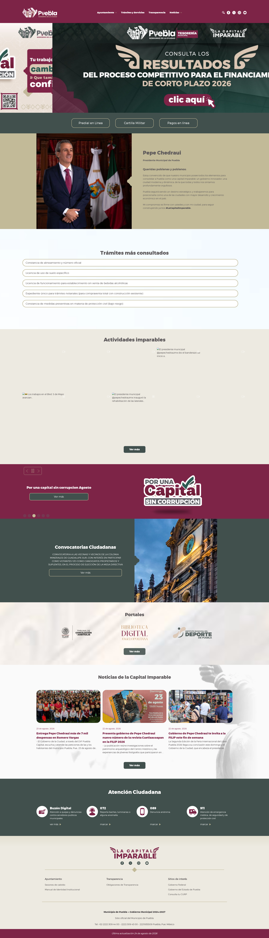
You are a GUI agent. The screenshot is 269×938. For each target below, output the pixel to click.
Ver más (134, 449)
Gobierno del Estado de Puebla (184, 889)
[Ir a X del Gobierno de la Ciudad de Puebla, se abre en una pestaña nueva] (234, 12)
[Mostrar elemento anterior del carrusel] (27, 471)
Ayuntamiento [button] (105, 12)
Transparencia (157, 12)
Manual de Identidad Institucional (62, 889)
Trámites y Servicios (132, 12)
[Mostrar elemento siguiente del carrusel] (39, 471)
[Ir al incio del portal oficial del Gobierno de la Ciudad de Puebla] (39, 12)
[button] (223, 12)
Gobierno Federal (177, 885)
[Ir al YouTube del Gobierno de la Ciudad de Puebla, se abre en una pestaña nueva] (245, 12)
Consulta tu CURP (177, 894)
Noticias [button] (174, 12)
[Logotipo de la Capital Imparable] (134, 852)
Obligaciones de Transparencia (122, 885)
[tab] (24, 515)
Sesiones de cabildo (55, 885)
